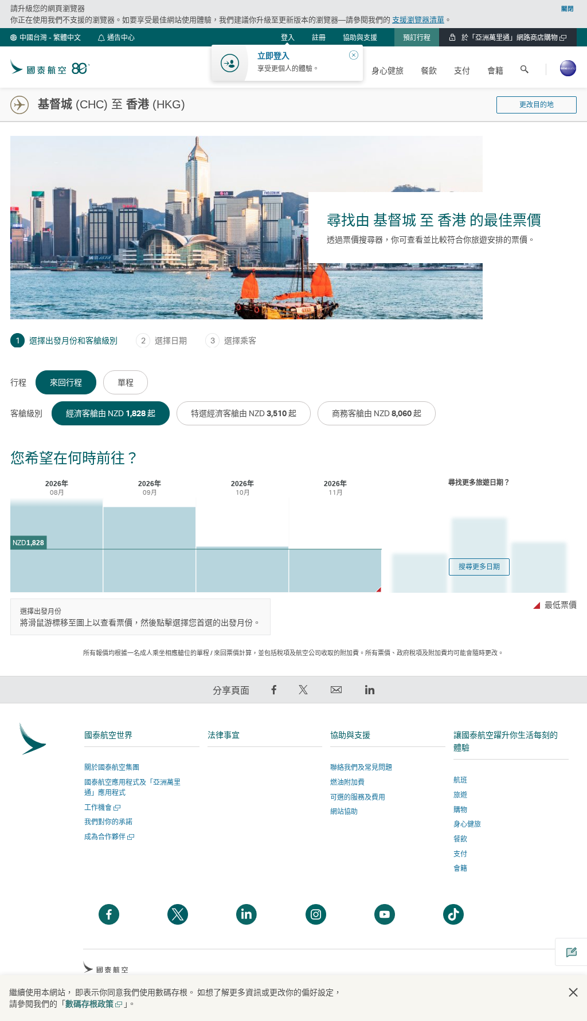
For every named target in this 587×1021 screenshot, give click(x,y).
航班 (460, 780)
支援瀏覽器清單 (418, 19)
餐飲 (460, 839)
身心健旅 (467, 824)
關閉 (567, 9)
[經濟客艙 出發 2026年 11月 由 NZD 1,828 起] (335, 570)
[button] (45, 37)
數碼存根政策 (93, 1003)
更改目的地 (536, 105)
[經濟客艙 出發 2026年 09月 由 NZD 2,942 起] (149, 550)
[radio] (66, 382)
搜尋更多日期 (479, 566)
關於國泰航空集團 (111, 767)
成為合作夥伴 (108, 836)
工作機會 (101, 807)
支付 (460, 854)
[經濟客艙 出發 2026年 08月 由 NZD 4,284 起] (56, 545)
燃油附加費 (347, 782)
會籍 (460, 868)
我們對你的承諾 (108, 821)
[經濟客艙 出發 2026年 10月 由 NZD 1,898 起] (242, 570)
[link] (318, 37)
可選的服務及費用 (357, 797)
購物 (460, 809)
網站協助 (344, 811)
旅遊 (460, 795)
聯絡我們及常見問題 (361, 767)
